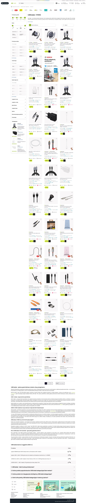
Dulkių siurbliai (25, 497)
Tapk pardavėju (76, 0)
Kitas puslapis (61, 383)
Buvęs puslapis (41, 383)
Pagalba (64, 0)
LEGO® (41, 493)
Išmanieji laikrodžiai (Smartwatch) (28, 493)
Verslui (81, 0)
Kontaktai (67, 0)
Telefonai (12, 493)
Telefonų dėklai (13, 496)
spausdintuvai (52, 411)
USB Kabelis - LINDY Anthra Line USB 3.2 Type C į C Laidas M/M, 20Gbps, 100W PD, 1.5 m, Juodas (51, 153)
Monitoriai (12, 497)
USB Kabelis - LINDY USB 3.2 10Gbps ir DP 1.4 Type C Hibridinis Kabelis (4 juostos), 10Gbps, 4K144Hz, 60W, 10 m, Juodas (66, 287)
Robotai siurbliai (42, 497)
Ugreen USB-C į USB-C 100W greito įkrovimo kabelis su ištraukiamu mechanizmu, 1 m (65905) (49, 44)
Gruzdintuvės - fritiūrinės (60, 496)
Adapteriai (25, 496)
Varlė (84, 0)
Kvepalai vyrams (59, 494)
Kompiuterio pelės (14, 495)
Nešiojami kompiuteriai (44, 494)
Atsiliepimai (71, 0)
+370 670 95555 (42, 0)
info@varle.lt (47, 0)
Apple (61, 404)
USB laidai (41, 495)
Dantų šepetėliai (59, 497)
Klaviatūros (13, 494)
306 (57, 383)
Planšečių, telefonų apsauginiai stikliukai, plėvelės (64, 493)
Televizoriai (25, 494)
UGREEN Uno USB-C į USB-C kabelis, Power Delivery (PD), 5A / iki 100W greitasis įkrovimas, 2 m (66, 44)
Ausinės (57, 495)
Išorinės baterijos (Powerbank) (45, 496)
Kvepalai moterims (26, 495)
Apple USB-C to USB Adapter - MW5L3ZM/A (66, 152)
